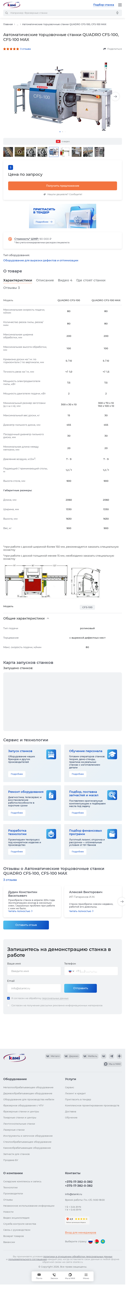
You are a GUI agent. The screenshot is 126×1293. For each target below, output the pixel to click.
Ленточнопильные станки (19, 1123)
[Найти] (6, 13)
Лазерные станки (14, 1129)
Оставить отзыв (26, 925)
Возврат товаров (13, 1236)
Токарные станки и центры (19, 1117)
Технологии (10, 1187)
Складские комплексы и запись (22, 1181)
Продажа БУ (10, 1160)
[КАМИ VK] (103, 1056)
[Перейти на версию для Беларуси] (97, 1241)
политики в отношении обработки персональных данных (77, 1256)
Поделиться (114, 48)
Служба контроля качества (19, 1223)
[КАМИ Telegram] (111, 1056)
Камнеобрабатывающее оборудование (27, 1147)
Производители (13, 1193)
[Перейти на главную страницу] (11, 5)
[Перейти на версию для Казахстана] (103, 1241)
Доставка (70, 1111)
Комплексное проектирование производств (92, 1105)
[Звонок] (54, 1276)
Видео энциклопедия (16, 1217)
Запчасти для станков (16, 1154)
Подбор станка (103, 4)
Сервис (69, 1087)
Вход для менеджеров (80, 1232)
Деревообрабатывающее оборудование (27, 1093)
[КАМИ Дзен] (119, 1056)
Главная (8, 24)
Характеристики (17, 280)
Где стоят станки (90, 280)
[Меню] (120, 5)
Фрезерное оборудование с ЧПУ (23, 1105)
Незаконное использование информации (28, 1205)
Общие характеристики (24, 618)
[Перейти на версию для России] (90, 1241)
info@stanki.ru (73, 1194)
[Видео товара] (8, 152)
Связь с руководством (16, 1229)
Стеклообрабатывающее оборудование (27, 1141)
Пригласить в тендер (78, 1099)
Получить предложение (62, 185)
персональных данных (55, 998)
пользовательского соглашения (27, 1259)
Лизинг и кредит (75, 1093)
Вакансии (9, 1242)
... (17, 24)
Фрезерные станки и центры (21, 1111)
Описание (45, 280)
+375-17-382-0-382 (79, 1182)
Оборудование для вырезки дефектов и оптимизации (40, 260)
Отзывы (11, 288)
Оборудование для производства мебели (28, 1099)
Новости (8, 1211)
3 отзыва (25, 49)
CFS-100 (87, 607)
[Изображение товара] (62, 96)
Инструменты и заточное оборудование (28, 1135)
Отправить (80, 988)
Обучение (71, 1117)
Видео (65, 280)
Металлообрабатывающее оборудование (28, 1087)
